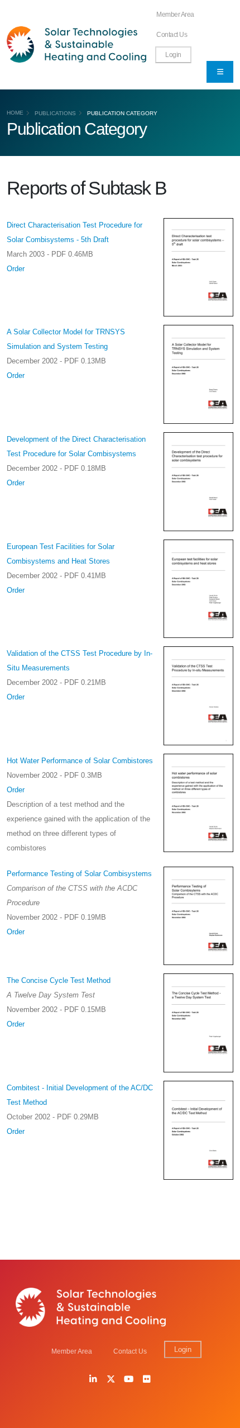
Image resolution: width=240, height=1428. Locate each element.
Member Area (175, 14)
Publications (55, 113)
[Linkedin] (93, 1380)
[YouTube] (129, 1380)
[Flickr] (147, 1380)
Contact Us (171, 34)
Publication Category (122, 113)
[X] (111, 1380)
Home (15, 113)
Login (173, 54)
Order (16, 268)
